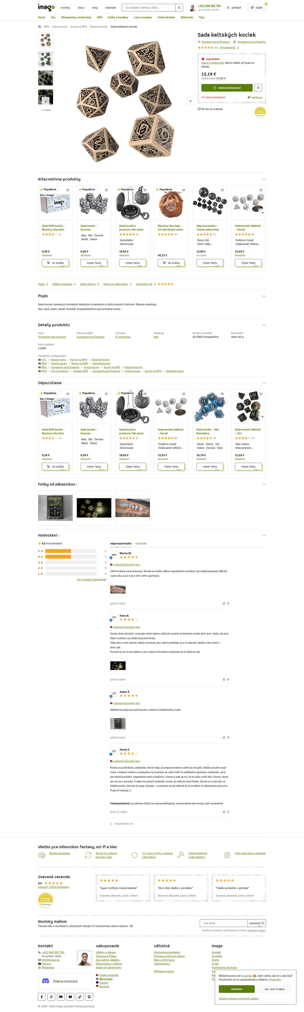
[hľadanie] (179, 7)
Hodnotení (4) (144, 284)
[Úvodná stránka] (39, 27)
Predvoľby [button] (275, 979)
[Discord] (61, 997)
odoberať (254, 923)
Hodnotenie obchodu (224, 967)
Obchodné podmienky (167, 952)
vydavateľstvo (196, 857)
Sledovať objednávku (108, 967)
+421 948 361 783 (209, 5)
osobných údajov (256, 930)
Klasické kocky (99, 26)
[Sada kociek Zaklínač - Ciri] (248, 431)
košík (261, 6)
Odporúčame (88, 284)
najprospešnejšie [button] (121, 543)
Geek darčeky (166, 17)
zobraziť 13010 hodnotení (53, 887)
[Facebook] (42, 997)
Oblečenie (187, 17)
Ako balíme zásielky (108, 959)
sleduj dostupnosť (229, 87)
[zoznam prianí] (258, 88)
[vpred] (45, 101)
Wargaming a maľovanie (76, 17)
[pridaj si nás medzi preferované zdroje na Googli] (89, 997)
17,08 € (221, 78)
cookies (247, 975)
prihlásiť (236, 7)
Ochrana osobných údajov (169, 956)
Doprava (101, 956)
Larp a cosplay (143, 17)
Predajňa (217, 956)
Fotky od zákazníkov (116, 284)
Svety (41, 17)
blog (95, 7)
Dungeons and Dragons (216, 41)
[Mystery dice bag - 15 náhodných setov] (171, 228)
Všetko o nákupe (106, 952)
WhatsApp (48, 967)
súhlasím (236, 989)
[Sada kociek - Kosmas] (94, 228)
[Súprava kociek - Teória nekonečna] (210, 228)
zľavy (81, 7)
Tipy (201, 17)
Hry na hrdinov (60, 371)
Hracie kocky (60, 26)
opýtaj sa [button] (256, 97)
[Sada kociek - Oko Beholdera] (210, 431)
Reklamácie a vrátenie (109, 963)
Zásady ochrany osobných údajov (239, 998)
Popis (41, 284)
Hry (53, 17)
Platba (112, 956)
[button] (152, 179)
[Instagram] (51, 997)
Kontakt (216, 952)
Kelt (156, 336)
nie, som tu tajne (274, 989)
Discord (46, 963)
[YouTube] (70, 997)
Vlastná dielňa (196, 853)
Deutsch (104, 986)
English (103, 982)
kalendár (111, 7)
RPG (99, 17)
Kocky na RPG (78, 26)
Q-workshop (123, 336)
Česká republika (109, 975)
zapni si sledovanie (212, 62)
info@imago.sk (51, 959)
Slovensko (105, 978)
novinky (65, 7)
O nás (215, 963)
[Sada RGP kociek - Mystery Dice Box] (55, 228)
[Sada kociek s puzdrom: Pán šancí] (132, 228)
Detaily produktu (62, 284)
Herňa (215, 959)
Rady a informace (164, 959)
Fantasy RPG (80, 371)
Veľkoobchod (162, 963)
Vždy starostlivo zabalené (250, 853)
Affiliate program (164, 971)
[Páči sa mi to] (224, 603)
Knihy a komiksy (118, 17)
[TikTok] (80, 997)
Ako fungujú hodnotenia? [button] (91, 579)
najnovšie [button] (141, 543)
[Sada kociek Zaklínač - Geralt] (248, 228)
